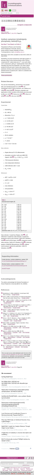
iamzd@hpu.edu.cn (19, 52)
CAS (23, 301)
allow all (13, 473)
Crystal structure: (6, 259)
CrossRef (17, 301)
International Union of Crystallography (20, 467)
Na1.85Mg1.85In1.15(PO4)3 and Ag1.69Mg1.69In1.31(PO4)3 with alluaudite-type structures (15, 383)
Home (3, 469)
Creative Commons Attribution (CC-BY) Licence (12, 354)
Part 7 (9, 33)
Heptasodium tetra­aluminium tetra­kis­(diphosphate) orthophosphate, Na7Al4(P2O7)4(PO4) (15, 390)
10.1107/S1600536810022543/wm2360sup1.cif (14, 261)
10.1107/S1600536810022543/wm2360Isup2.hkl (14, 265)
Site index (16, 469)
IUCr (6, 10)
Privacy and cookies (26, 470)
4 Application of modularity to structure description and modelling (16, 433)
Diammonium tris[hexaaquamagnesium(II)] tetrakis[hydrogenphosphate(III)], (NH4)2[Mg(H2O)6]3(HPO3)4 (13, 404)
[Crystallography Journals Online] (2, 10)
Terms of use (16, 470)
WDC (14, 10)
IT (10, 10)
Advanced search (26, 465)
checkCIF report (6, 268)
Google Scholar (15, 294)
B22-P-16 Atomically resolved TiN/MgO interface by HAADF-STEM (16, 440)
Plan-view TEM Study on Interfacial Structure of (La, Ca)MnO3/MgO (16, 420)
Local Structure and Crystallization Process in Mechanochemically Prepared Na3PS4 (14, 414)
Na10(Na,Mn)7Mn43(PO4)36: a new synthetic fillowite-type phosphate (16, 397)
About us (22, 469)
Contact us (9, 469)
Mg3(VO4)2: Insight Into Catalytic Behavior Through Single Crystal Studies (16, 427)
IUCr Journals (26, 327)
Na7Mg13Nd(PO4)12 (7, 377)
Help (10, 470)
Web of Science (10, 301)
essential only (21, 473)
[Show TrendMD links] (30, 448)
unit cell (5, 84)
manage (28, 473)
